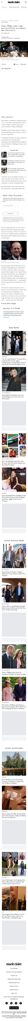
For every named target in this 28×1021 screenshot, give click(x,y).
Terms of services (17, 217)
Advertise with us (14, 982)
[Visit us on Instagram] (11, 1003)
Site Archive (14, 968)
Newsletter (24, 64)
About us (14, 993)
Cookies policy (14, 989)
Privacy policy (14, 986)
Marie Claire (5, 37)
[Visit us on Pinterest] (21, 1003)
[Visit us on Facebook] (16, 1003)
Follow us (17, 64)
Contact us (14, 975)
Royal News (4, 22)
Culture (3, 20)
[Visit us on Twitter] (6, 1003)
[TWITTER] (13, 308)
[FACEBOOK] (11, 308)
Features (17, 38)
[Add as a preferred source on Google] (14, 1007)
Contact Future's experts (14, 972)
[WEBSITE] (17, 308)
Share (5, 64)
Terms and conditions (14, 979)
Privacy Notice (19, 218)
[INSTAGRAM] (15, 308)
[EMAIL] (19, 308)
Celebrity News (13, 20)
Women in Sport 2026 (14, 7)
